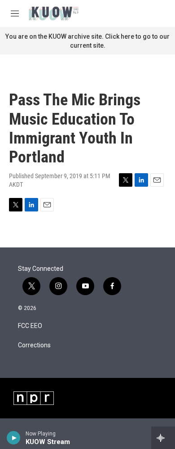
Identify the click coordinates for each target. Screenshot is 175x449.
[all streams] (163, 438)
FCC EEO (30, 326)
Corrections (34, 345)
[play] (13, 437)
